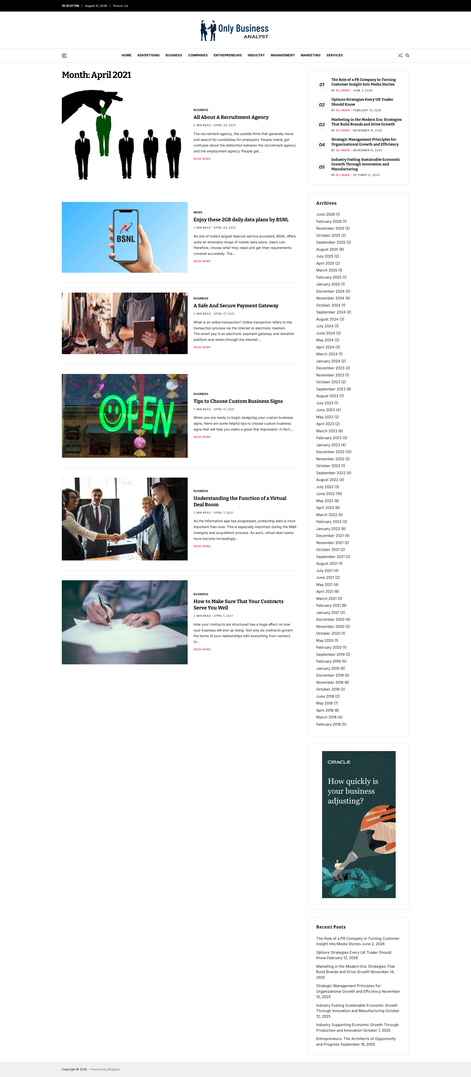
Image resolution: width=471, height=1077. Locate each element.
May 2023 (324, 417)
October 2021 (328, 549)
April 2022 (325, 507)
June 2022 (325, 493)
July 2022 (324, 486)
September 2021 (330, 556)
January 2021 (327, 612)
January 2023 (328, 445)
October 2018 (328, 689)
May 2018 (324, 703)
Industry (256, 55)
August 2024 (327, 319)
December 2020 (330, 619)
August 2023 (327, 396)
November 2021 (329, 542)
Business (174, 55)
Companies (198, 55)
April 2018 (324, 710)
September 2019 (330, 654)
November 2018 (329, 682)
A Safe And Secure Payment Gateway (236, 306)
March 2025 (326, 270)
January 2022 (328, 528)
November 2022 (330, 459)
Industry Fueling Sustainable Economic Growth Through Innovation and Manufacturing (365, 164)
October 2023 (328, 382)
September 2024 (331, 312)
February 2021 (328, 605)
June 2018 (325, 696)
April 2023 (325, 423)
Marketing (311, 55)
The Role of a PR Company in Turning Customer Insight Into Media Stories (363, 82)
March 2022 (326, 514)
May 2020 (324, 640)
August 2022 (327, 479)
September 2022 (330, 472)
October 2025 (328, 235)
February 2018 (328, 724)
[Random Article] (400, 55)
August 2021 (327, 563)
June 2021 (325, 577)
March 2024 (327, 354)
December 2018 (330, 675)
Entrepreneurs (228, 55)
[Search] (407, 55)
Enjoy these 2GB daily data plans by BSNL (241, 220)
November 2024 (330, 298)
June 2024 (325, 333)
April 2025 (325, 263)
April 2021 (324, 591)
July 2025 (324, 256)
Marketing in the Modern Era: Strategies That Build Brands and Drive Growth (366, 122)
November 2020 (330, 626)
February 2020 (328, 647)
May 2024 (325, 340)
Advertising (148, 55)
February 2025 (328, 277)
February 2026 (328, 221)
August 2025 (327, 249)
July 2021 (324, 570)
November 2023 (330, 375)
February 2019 (328, 661)
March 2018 (326, 717)
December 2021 (330, 535)
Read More (202, 159)
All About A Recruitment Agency (231, 117)
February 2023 (328, 437)
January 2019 (327, 668)
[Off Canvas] (64, 55)
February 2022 (328, 521)
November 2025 (330, 228)
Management (283, 55)
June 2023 (325, 410)
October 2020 (328, 633)
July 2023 (324, 403)
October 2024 (328, 305)
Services (335, 55)
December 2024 (330, 291)
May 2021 (324, 584)
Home (126, 55)
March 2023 (326, 431)
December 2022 (330, 451)
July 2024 (325, 326)
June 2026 (325, 214)
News (198, 212)
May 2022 (324, 500)
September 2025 (330, 242)
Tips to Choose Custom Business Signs (238, 401)
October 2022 (328, 465)
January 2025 (328, 284)
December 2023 (330, 368)
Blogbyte (114, 1069)
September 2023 (330, 389)
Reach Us (121, 6)
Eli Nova (343, 90)
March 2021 (326, 598)
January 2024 (328, 361)
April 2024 (325, 347)
